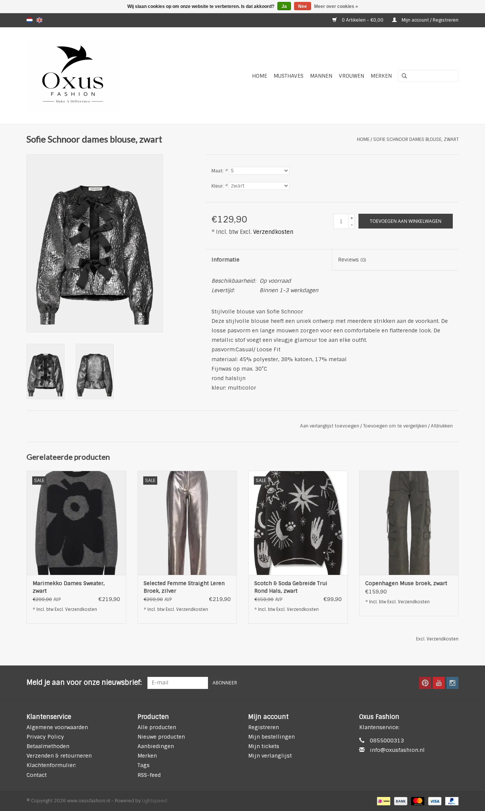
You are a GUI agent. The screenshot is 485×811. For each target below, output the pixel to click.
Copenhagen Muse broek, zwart (406, 583)
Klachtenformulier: (51, 765)
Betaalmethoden (48, 746)
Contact (37, 775)
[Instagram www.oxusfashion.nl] (452, 683)
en (39, 20)
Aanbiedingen (156, 746)
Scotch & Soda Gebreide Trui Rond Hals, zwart (290, 587)
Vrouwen (351, 75)
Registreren (263, 727)
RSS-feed (149, 775)
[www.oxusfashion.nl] (93, 76)
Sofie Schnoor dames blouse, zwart (415, 139)
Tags (144, 765)
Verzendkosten (273, 232)
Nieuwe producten (161, 736)
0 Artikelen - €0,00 (363, 20)
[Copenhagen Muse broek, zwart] (409, 523)
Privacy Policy (45, 736)
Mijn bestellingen (271, 736)
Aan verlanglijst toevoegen (329, 426)
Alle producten (157, 727)
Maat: (219, 171)
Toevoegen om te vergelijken (395, 426)
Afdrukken (442, 426)
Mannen (321, 75)
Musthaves (289, 75)
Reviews (352, 259)
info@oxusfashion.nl (397, 750)
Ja (284, 6)
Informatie (225, 259)
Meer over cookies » (336, 6)
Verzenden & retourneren (59, 755)
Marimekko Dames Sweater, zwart (69, 587)
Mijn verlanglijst (270, 755)
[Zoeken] (401, 76)
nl (30, 20)
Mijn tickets (263, 746)
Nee (302, 6)
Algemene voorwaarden (57, 727)
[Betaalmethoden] (382, 801)
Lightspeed (154, 801)
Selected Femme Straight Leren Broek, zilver (184, 587)
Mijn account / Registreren (429, 20)
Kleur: (219, 186)
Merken (381, 75)
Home (259, 75)
